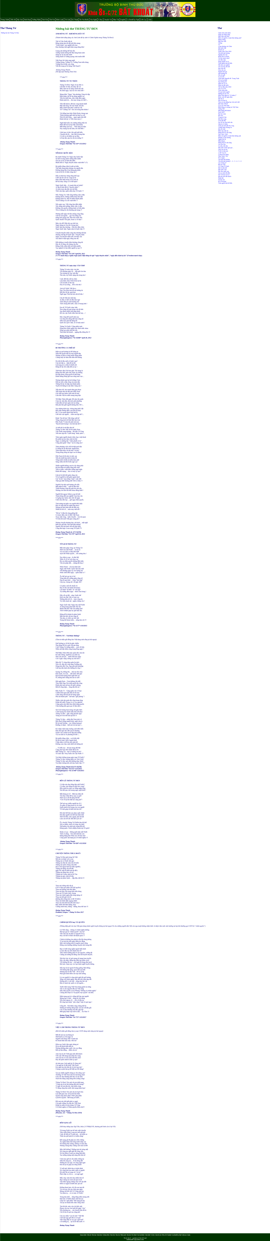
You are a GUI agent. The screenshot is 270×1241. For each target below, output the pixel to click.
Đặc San (20, 19)
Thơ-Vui (52, 19)
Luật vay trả (222, 153)
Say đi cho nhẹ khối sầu (225, 122)
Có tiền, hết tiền (223, 146)
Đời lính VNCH (223, 104)
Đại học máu (222, 114)
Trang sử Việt (222, 117)
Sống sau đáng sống (224, 34)
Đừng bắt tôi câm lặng (225, 132)
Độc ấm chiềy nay (223, 171)
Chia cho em (222, 70)
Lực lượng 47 (222, 163)
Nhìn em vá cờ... (223, 83)
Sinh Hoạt (27, 19)
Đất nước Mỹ (222, 48)
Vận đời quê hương (224, 53)
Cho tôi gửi (221, 75)
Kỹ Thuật (75, 19)
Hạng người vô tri (223, 61)
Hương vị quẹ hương (224, 137)
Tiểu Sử (13, 19)
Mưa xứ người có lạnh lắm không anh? (230, 38)
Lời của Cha (221, 144)
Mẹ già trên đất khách (224, 176)
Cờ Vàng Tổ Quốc (223, 166)
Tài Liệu (67, 19)
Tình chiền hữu (222, 90)
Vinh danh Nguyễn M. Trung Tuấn (228, 78)
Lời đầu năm (222, 60)
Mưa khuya (221, 141)
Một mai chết (222, 41)
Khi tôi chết (221, 129)
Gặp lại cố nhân (223, 124)
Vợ (219, 44)
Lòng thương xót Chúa (225, 46)
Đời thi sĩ (221, 99)
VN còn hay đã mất (224, 66)
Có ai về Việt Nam (223, 105)
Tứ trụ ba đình (222, 80)
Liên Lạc (143, 19)
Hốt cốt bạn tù (222, 100)
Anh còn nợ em (222, 149)
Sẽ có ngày (221, 158)
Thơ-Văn (45, 19)
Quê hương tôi (222, 73)
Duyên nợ (221, 50)
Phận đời (220, 178)
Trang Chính (5, 19)
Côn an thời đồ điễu (224, 173)
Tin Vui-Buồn (84, 19)
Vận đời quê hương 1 (224, 161)
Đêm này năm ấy (223, 131)
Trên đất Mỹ (222, 120)
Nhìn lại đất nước (223, 85)
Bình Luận (59, 19)
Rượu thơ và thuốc (223, 56)
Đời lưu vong (222, 119)
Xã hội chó (221, 180)
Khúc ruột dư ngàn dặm (225, 97)
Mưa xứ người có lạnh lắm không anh (229, 136)
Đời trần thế (221, 68)
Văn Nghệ (93, 19)
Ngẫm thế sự (222, 139)
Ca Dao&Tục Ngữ (133, 19)
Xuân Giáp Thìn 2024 (224, 51)
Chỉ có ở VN (222, 88)
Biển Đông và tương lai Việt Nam (228, 107)
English (122, 19)
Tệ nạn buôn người (224, 92)
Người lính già (222, 72)
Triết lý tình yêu (223, 151)
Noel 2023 (221, 112)
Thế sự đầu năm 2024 (224, 87)
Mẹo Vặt (116, 19)
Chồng (220, 43)
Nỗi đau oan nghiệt (224, 65)
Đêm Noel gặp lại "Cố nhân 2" (227, 95)
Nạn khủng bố (222, 82)
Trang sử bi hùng (223, 154)
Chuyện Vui (108, 19)
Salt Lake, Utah (223, 134)
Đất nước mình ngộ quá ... (226, 147)
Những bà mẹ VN (223, 93)
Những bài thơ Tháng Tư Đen (10, 33)
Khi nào (220, 115)
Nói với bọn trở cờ (223, 175)
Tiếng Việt (221, 109)
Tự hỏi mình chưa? (224, 58)
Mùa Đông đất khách (224, 110)
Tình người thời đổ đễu (225, 183)
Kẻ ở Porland (222, 181)
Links (150, 19)
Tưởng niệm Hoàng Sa (225, 127)
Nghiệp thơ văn (222, 55)
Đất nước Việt (222, 169)
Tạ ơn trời (221, 77)
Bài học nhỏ (221, 164)
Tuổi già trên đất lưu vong (226, 126)
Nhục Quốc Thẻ (223, 156)
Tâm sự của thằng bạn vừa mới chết (229, 102)
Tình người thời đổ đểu (225, 63)
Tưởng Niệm (36, 19)
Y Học (100, 19)
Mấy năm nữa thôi (223, 36)
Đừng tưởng (221, 39)
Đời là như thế (222, 168)
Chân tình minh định (224, 33)
